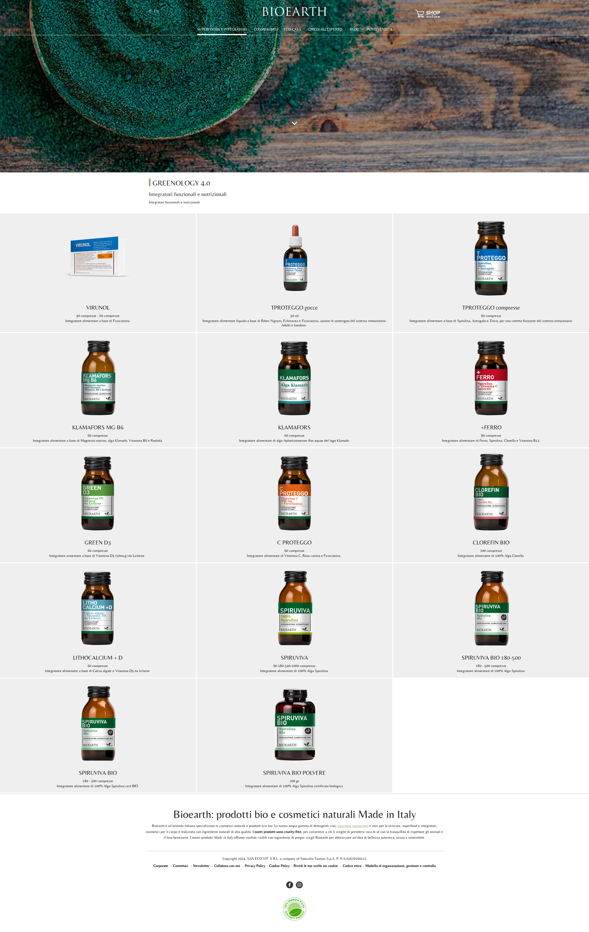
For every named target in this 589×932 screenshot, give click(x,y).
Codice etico (352, 866)
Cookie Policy (279, 866)
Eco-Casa (292, 29)
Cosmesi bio (265, 29)
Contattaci (180, 866)
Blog (354, 29)
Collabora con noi (227, 866)
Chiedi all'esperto (325, 29)
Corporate (160, 866)
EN (156, 11)
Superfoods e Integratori (222, 29)
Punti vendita (379, 29)
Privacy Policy (255, 866)
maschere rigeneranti (352, 826)
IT (150, 11)
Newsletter (201, 866)
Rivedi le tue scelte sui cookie (316, 866)
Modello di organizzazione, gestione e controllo (400, 866)
